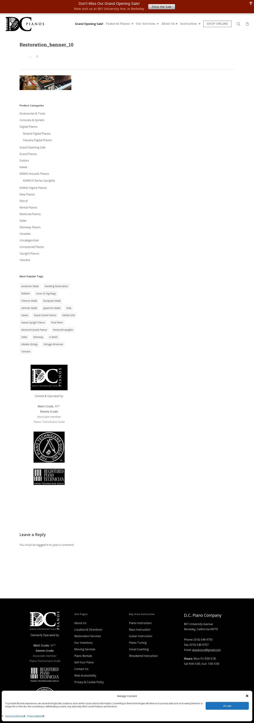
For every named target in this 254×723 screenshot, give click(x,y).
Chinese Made (29, 300)
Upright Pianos (29, 253)
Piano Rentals (83, 656)
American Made (30, 286)
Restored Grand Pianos (34, 329)
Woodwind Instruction (143, 656)
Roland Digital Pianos (37, 133)
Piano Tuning (138, 643)
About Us (80, 623)
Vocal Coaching (139, 649)
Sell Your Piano (84, 662)
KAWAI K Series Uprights (39, 180)
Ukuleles (25, 234)
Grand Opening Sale (32, 147)
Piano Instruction (140, 623)
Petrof (24, 201)
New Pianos (27, 194)
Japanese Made (51, 308)
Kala (68, 308)
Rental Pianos (28, 207)
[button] (247, 696)
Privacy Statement (35, 716)
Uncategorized (29, 240)
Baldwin (25, 293)
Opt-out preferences (15, 716)
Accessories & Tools (32, 113)
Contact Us (81, 669)
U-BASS (53, 337)
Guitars (24, 160)
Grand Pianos (28, 154)
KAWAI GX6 (68, 315)
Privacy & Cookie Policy (89, 682)
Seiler (23, 221)
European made (52, 300)
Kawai (23, 167)
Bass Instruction (139, 629)
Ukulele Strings (29, 344)
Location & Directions (88, 629)
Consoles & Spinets (32, 120)
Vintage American (53, 344)
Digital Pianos (28, 127)
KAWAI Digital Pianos (33, 188)
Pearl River (57, 322)
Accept (227, 705)
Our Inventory (83, 643)
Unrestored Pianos (32, 247)
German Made (29, 308)
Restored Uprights (63, 329)
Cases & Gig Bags (46, 293)
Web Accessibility (85, 675)
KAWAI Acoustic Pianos (34, 174)
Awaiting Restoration (56, 286)
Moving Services (84, 649)
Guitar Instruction (140, 636)
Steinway (38, 337)
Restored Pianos (30, 214)
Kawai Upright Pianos (33, 322)
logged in (42, 545)
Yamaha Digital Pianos (37, 140)
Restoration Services (87, 636)
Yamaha (25, 260)
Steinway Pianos (30, 227)
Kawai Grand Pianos (45, 315)
